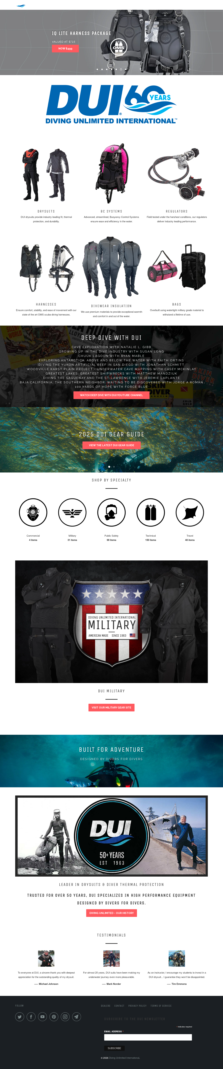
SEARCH (177, 4)
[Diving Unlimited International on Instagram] (66, 1016)
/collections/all (111, 754)
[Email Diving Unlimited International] (77, 1016)
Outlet (82, 4)
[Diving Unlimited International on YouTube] (43, 1016)
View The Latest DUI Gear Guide (111, 445)
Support (115, 4)
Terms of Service (161, 1005)
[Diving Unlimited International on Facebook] (32, 1016)
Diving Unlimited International (124, 1057)
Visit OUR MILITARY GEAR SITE (111, 707)
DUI (56, 4)
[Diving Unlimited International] (32, 5)
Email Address (114, 1032)
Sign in (194, 4)
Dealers (105, 1005)
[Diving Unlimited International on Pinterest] (54, 1016)
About (98, 4)
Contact (119, 1005)
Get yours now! (70, 48)
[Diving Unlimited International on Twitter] (20, 1016)
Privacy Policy (137, 1005)
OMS (67, 4)
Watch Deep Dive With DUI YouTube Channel (111, 395)
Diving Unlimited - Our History (111, 913)
